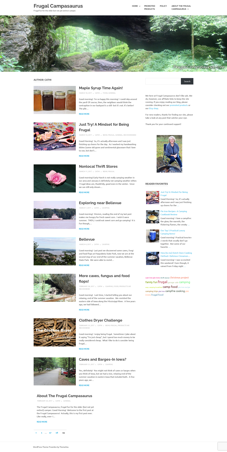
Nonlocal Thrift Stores (98, 166)
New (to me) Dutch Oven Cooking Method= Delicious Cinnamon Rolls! (176, 254)
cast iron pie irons (152, 277)
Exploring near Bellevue (100, 203)
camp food (170, 287)
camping (184, 282)
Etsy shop (153, 108)
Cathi (97, 93)
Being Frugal (109, 135)
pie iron (162, 291)
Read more (84, 114)
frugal (162, 282)
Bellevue (87, 239)
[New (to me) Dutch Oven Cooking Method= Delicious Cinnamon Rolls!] (152, 258)
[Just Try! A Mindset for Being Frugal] (152, 197)
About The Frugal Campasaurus (64, 396)
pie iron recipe (184, 287)
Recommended (129, 135)
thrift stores (165, 278)
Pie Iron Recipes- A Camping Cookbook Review (174, 213)
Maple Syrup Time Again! (101, 88)
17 (50, 432)
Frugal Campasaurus (58, 6)
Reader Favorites (156, 183)
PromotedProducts (149, 7)
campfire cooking (175, 290)
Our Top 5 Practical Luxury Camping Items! (173, 232)
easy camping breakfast (153, 287)
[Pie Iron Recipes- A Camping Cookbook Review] (152, 216)
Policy (163, 6)
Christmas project (179, 277)
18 (57, 432)
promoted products (179, 105)
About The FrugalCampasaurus (181, 7)
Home (135, 6)
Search (187, 81)
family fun (151, 282)
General (112, 93)
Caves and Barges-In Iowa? (102, 359)
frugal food (157, 294)
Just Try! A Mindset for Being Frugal (174, 193)
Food (105, 93)
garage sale (173, 282)
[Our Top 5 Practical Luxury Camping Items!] (152, 236)
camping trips (151, 291)
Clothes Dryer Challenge (100, 320)
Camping (106, 208)
